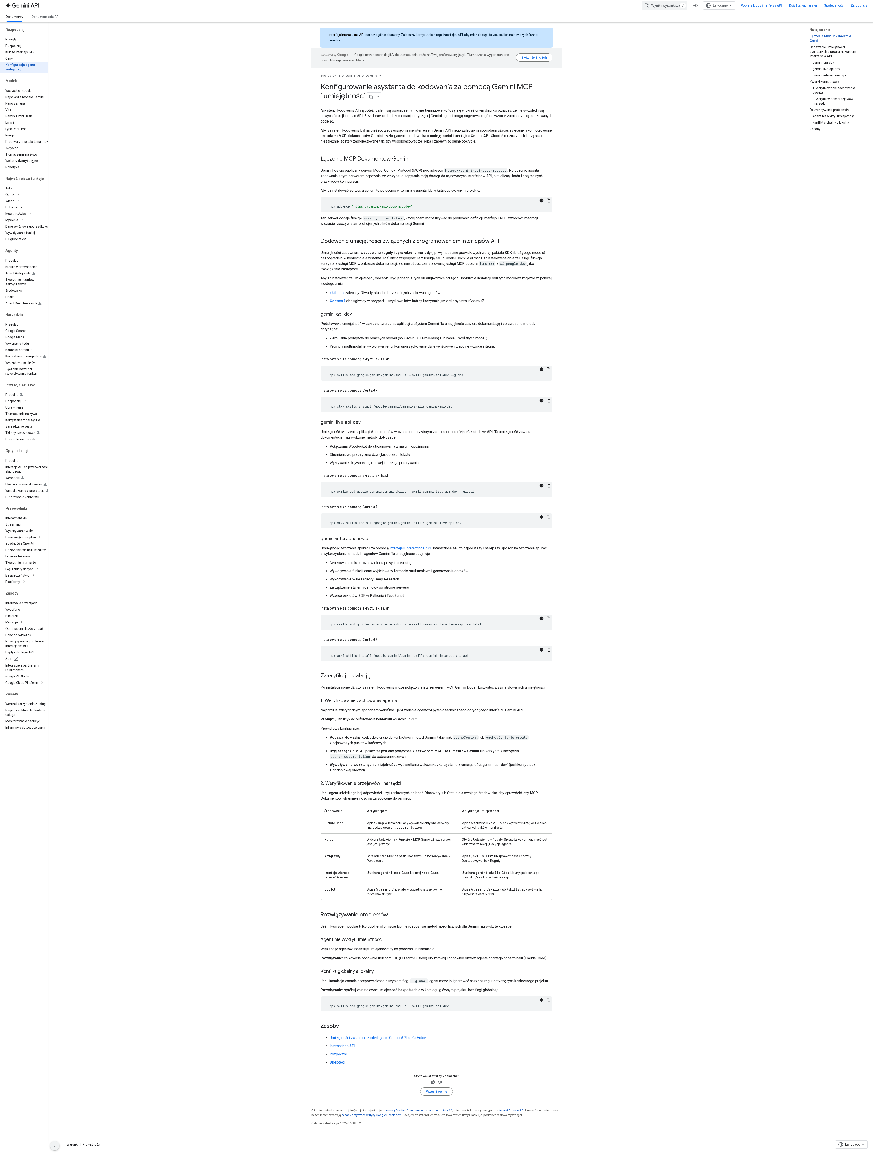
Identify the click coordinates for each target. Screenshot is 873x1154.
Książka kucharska (803, 5)
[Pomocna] (433, 1082)
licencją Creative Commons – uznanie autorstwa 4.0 (418, 1110)
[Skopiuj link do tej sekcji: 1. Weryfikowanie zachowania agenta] (401, 701)
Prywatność (91, 1144)
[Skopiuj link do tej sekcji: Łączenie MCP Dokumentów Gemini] (414, 159)
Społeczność (833, 5)
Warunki (72, 1144)
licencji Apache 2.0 (511, 1110)
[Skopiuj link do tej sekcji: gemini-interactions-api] (373, 539)
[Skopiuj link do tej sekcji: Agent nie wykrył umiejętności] (387, 940)
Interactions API (342, 1046)
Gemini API (353, 75)
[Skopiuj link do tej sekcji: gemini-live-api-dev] (365, 422)
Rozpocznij (338, 1054)
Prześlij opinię (436, 1091)
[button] (27, 167)
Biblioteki (337, 1062)
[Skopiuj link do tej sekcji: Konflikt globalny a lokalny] (378, 971)
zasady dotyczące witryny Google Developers (371, 1115)
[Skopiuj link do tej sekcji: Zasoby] (343, 1026)
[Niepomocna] (439, 1082)
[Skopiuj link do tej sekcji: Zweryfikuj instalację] (374, 676)
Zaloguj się (859, 5)
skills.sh (337, 293)
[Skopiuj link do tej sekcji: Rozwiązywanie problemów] (392, 915)
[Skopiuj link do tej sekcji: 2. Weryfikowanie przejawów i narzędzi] (405, 783)
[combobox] (664, 5)
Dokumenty (14, 17)
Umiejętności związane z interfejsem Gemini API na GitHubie (378, 1038)
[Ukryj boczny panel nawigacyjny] (54, 1145)
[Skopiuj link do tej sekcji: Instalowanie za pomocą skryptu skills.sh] (393, 359)
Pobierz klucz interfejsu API (761, 5)
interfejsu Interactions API (410, 548)
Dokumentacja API (45, 17)
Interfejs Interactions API (346, 35)
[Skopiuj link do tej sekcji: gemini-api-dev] (356, 314)
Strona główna (330, 75)
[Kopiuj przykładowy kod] (548, 200)
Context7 (337, 301)
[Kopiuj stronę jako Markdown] (371, 96)
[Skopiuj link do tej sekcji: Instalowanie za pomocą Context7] (381, 390)
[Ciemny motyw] (541, 200)
